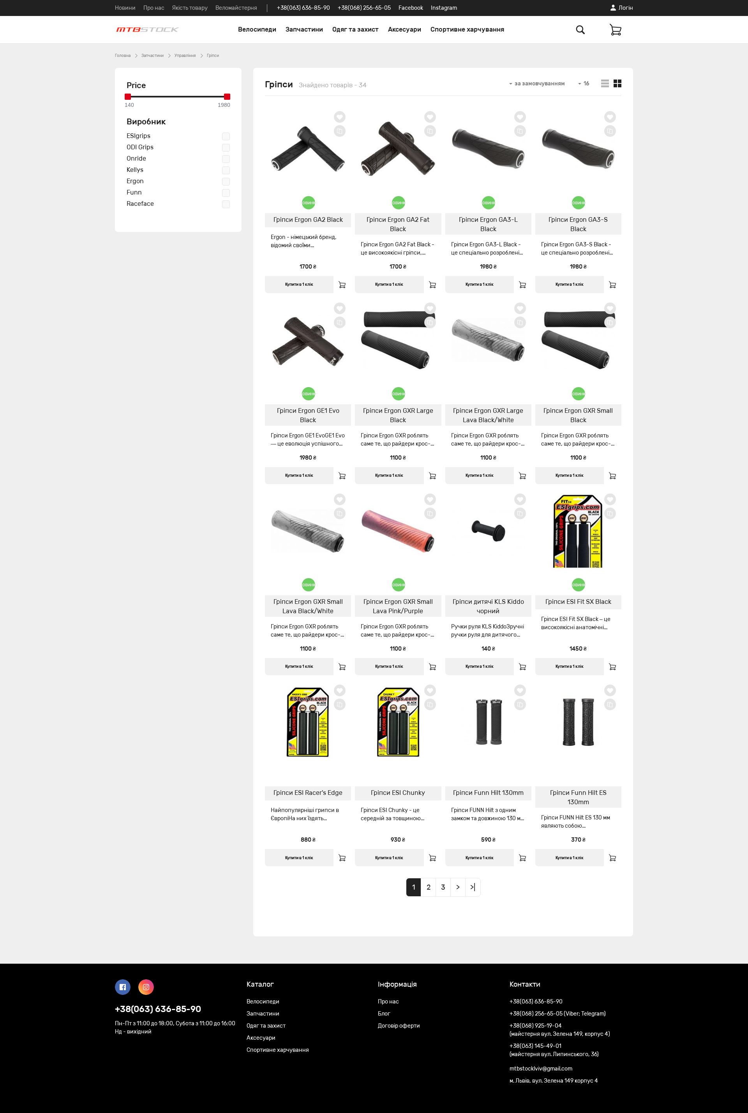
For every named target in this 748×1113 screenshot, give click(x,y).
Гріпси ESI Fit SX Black (578, 601)
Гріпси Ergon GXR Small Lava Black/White (308, 606)
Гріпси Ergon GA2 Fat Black (398, 224)
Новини (125, 8)
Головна (123, 55)
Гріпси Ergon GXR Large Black (398, 415)
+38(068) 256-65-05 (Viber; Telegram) (558, 1013)
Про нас (153, 8)
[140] (128, 97)
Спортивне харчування (467, 29)
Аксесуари (404, 29)
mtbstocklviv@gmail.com (541, 1068)
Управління (185, 55)
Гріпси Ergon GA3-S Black (578, 224)
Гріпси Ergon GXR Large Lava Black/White (488, 415)
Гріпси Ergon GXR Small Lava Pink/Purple (398, 606)
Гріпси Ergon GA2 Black (308, 219)
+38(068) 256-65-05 (364, 8)
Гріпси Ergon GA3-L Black (488, 224)
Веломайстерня (236, 8)
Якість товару (190, 8)
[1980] (227, 97)
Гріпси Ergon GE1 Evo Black (308, 415)
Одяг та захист (355, 29)
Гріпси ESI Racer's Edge (307, 792)
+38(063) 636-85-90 (303, 8)
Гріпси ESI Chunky (398, 792)
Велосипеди (257, 29)
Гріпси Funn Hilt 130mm (488, 792)
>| (472, 887)
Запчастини (304, 29)
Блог (384, 1013)
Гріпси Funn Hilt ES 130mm (578, 797)
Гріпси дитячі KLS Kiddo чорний (488, 606)
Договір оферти (399, 1026)
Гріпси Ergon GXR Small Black (578, 415)
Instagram (444, 8)
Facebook (411, 8)
